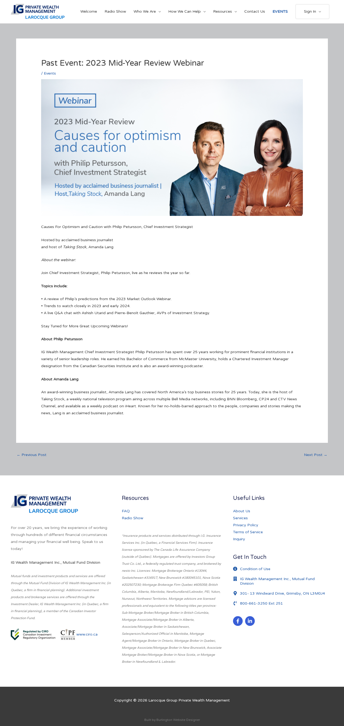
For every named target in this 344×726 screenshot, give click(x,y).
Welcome (88, 11)
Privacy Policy (245, 525)
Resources (222, 11)
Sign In (310, 11)
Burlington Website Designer (178, 720)
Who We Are (145, 11)
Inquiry (239, 539)
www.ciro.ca (87, 634)
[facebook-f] (238, 621)
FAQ (126, 511)
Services (240, 518)
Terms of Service (248, 532)
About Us (241, 511)
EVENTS (280, 11)
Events (50, 73)
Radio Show (115, 11)
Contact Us (254, 11)
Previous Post (31, 455)
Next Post (315, 455)
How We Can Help (184, 11)
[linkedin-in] (250, 621)
